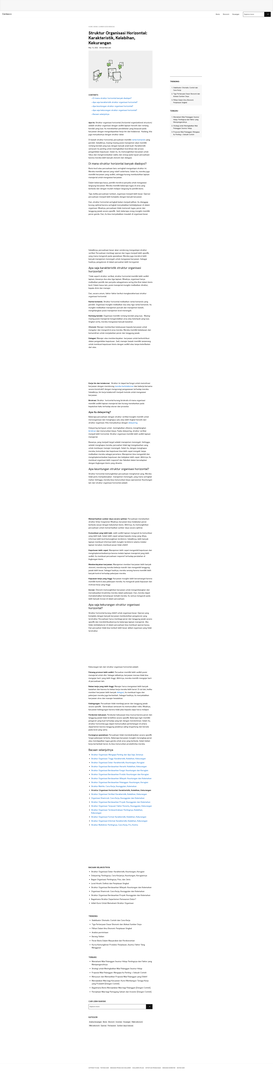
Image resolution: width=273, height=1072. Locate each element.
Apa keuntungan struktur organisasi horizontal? (113, 106)
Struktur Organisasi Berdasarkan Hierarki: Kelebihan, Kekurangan (119, 766)
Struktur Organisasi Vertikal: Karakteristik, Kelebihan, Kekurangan (119, 794)
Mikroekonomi (94, 1025)
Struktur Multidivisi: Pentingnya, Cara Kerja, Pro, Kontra (114, 825)
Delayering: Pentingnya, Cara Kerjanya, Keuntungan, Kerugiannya (119, 875)
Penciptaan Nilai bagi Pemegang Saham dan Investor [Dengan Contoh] (121, 992)
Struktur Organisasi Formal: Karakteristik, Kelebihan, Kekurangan (118, 817)
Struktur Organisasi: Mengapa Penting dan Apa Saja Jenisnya (117, 754)
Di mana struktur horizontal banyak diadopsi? (112, 98)
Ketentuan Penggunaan (153, 1068)
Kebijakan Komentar (168, 1068)
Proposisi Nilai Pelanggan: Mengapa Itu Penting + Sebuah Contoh (119, 972)
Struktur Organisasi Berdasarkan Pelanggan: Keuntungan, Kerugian (119, 782)
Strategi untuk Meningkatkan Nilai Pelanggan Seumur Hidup (117, 968)
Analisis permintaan (100, 932)
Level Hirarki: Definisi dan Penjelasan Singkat (110, 883)
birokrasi (92, 431)
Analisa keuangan (95, 1022)
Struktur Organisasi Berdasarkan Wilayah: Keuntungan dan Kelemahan (121, 778)
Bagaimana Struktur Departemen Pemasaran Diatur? (113, 899)
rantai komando (139, 139)
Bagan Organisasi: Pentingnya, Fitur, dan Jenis (110, 879)
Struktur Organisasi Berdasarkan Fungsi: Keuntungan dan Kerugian (119, 770)
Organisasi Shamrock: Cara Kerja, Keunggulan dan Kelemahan (117, 798)
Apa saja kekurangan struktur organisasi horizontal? (115, 110)
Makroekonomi (137, 1022)
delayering (132, 422)
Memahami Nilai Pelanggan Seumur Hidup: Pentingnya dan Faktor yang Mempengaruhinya (186, 119)
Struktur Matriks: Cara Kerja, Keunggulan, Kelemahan (114, 786)
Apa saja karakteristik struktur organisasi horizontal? (115, 102)
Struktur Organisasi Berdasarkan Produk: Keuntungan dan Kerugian (120, 774)
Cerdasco (7, 14)
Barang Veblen (98, 936)
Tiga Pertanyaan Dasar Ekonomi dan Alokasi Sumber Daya (117, 924)
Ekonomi (111, 1022)
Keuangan (127, 1022)
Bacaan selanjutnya (101, 114)
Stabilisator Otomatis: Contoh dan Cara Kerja (111, 920)
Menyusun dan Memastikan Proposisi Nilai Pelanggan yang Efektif (119, 976)
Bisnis (105, 1022)
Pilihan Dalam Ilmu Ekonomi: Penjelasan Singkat (112, 928)
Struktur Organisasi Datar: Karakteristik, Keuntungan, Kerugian (117, 762)
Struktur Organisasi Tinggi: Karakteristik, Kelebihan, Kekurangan (118, 758)
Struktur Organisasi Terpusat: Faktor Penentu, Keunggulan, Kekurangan (121, 806)
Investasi (119, 1022)
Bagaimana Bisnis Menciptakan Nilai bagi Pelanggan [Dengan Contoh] (121, 987)
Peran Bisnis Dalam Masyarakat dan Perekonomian (113, 940)
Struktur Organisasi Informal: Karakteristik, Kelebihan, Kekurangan (119, 821)
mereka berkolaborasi (124, 386)
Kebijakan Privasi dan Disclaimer (120, 1068)
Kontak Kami (181, 1068)
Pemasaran (112, 1025)
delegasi (120, 692)
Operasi (104, 1025)
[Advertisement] (136, 5)
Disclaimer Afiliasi (138, 1068)
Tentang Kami (104, 1068)
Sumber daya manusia (125, 1025)
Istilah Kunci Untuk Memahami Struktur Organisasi (112, 903)
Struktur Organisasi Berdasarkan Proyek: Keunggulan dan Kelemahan (120, 802)
